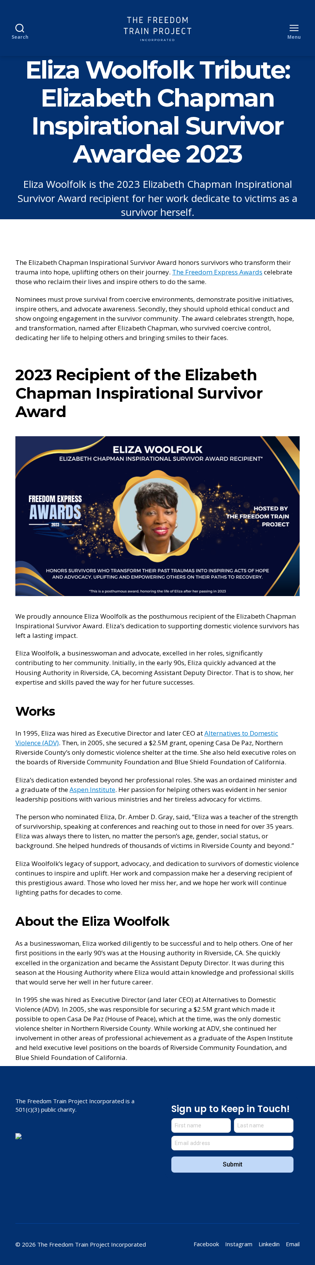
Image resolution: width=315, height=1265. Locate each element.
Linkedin (269, 1244)
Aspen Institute (92, 789)
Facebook (206, 1244)
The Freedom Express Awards (217, 272)
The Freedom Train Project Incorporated (91, 1244)
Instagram (238, 1244)
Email (293, 1244)
